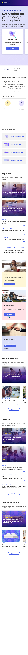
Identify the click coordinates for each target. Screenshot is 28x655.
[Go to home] (6, 2)
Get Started (9, 314)
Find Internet (10, 284)
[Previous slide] (2, 70)
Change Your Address (10, 345)
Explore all (14, 409)
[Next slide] (26, 70)
